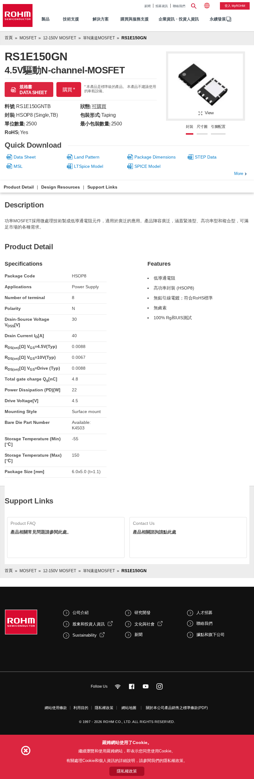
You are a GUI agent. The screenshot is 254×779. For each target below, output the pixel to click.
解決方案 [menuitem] (101, 19)
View (209, 112)
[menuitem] (217, 19)
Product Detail (19, 187)
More (238, 173)
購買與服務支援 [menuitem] (134, 19)
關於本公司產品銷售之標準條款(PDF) (177, 708)
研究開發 (142, 612)
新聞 (147, 6)
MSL (18, 166)
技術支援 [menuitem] (71, 19)
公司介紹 (80, 612)
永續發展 (218, 19)
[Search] (194, 5)
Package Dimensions (155, 156)
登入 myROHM (235, 5)
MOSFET (28, 38)
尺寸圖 (202, 126)
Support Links (102, 187)
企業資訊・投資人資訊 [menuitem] (179, 19)
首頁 (9, 37)
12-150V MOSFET (59, 38)
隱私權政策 (104, 708)
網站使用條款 (56, 708)
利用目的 (80, 708)
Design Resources (60, 187)
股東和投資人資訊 (88, 624)
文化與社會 (144, 624)
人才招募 (204, 612)
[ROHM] (18, 15)
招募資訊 (161, 6)
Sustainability (84, 635)
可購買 (99, 106)
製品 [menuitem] (46, 19)
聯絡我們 (179, 6)
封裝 (189, 126)
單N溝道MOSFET (99, 38)
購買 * (69, 89)
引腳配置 (218, 126)
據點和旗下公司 (210, 634)
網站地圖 (128, 708)
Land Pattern (86, 156)
